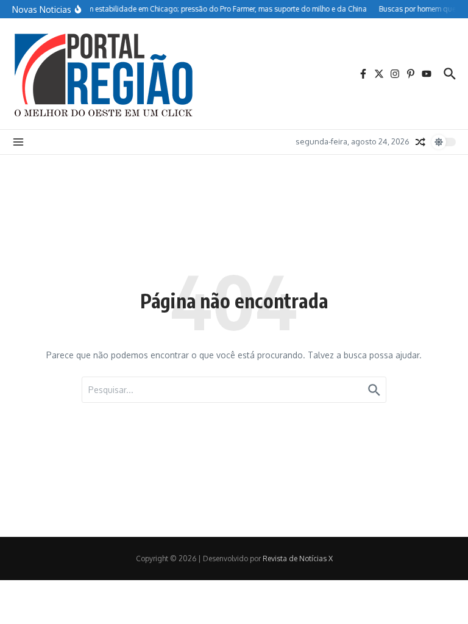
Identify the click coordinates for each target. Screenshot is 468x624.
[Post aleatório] (420, 142)
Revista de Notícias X (298, 558)
